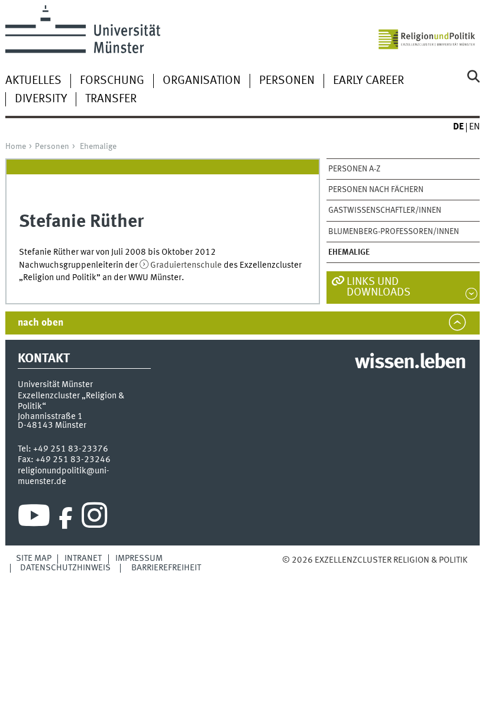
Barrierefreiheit (166, 568)
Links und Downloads (378, 287)
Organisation (202, 81)
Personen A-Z (354, 169)
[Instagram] (94, 518)
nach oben (40, 323)
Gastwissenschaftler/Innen (384, 210)
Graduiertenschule (186, 265)
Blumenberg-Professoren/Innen (393, 232)
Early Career (368, 81)
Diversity (41, 99)
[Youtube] (34, 518)
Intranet (83, 558)
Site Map (33, 558)
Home (15, 146)
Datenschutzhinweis (65, 568)
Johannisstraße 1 (50, 416)
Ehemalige (98, 146)
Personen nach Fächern (375, 190)
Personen (287, 81)
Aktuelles (33, 81)
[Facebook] (66, 518)
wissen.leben (410, 363)
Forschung (112, 81)
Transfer (111, 99)
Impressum (139, 558)
